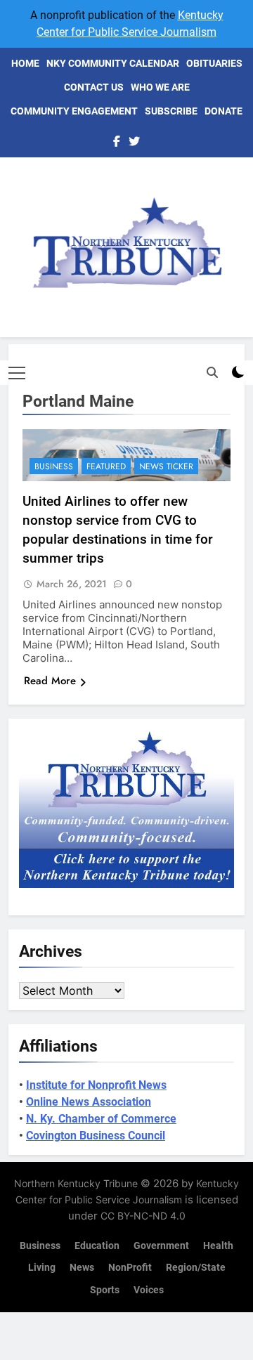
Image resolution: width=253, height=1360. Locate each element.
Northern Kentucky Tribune (76, 1183)
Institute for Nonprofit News (96, 1085)
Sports (104, 1290)
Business (53, 466)
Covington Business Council (95, 1135)
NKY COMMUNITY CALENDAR (112, 63)
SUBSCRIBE (171, 111)
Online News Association (88, 1102)
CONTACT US (94, 87)
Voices (149, 1290)
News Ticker (166, 466)
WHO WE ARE (160, 87)
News (82, 1268)
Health (218, 1246)
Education (96, 1246)
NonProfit (130, 1268)
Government (161, 1246)
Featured (106, 466)
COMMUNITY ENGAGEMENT (74, 111)
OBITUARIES (214, 63)
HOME (25, 63)
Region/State (196, 1268)
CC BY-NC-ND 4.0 (143, 1216)
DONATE (223, 111)
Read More (50, 680)
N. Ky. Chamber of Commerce (101, 1118)
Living (42, 1268)
